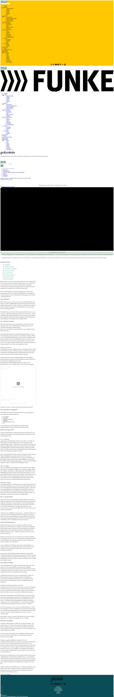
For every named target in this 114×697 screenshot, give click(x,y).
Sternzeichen (5, 169)
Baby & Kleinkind (9, 19)
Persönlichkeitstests (10, 37)
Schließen (4, 2)
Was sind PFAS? (6, 264)
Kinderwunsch (9, 17)
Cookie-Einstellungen (58, 690)
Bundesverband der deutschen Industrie (8, 507)
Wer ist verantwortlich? (8, 272)
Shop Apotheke (9, 62)
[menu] (1, 166)
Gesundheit (8, 39)
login (1, 159)
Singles (7, 33)
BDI (22, 643)
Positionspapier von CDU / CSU (12, 607)
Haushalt (8, 10)
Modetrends (8, 23)
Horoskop (6, 47)
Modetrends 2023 (6, 171)
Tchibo (7, 53)
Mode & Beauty (7, 22)
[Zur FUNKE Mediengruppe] (57, 91)
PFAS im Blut (15, 344)
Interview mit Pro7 (10, 648)
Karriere (8, 44)
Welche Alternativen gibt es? (9, 275)
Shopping (8, 28)
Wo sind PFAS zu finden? (8, 266)
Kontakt (58, 691)
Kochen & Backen (9, 8)
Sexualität (8, 32)
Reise (7, 14)
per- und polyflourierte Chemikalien (13, 302)
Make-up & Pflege (9, 27)
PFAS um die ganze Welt (8, 270)
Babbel (7, 58)
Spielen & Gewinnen (8, 49)
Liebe (7, 30)
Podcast (4, 173)
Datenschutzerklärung (58, 689)
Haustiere (8, 13)
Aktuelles (6, 5)
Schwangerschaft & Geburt (11, 18)
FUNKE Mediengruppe (11, 696)
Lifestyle (5, 7)
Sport (7, 42)
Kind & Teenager (9, 20)
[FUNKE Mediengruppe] (3, 695)
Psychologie (8, 35)
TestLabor (6, 50)
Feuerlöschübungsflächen (19, 359)
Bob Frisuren (5, 174)
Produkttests (5, 176)
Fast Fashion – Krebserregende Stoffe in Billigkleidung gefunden (19, 407)
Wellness (5, 38)
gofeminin (2, 178)
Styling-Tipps (8, 24)
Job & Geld (6, 43)
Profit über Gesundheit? (8, 279)
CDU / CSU (29, 643)
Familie (5, 15)
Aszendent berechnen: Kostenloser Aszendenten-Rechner (13, 172)
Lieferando (8, 60)
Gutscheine (6, 52)
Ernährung (8, 40)
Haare (7, 25)
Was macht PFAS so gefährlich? (10, 268)
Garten (7, 12)
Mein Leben (8, 34)
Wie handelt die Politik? (8, 277)
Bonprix (8, 57)
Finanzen (8, 45)
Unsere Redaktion (58, 688)
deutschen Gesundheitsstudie (18, 340)
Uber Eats (8, 59)
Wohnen (8, 9)
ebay (7, 54)
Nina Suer (47, 185)
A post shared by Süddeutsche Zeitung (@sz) (18, 403)
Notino (7, 55)
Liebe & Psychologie (8, 29)
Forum (5, 48)
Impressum (58, 686)
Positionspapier (19, 513)
